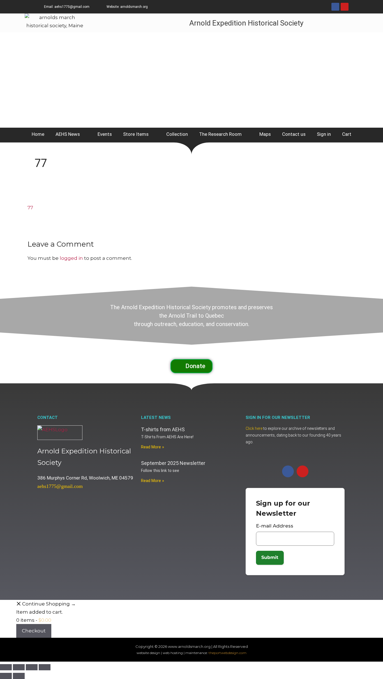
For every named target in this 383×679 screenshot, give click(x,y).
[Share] (32, 667)
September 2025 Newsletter (173, 463)
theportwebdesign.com (227, 653)
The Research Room (220, 134)
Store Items (136, 134)
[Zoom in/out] (6, 667)
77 (30, 207)
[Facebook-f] (335, 7)
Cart (346, 134)
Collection (177, 134)
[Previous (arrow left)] (6, 676)
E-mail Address (274, 526)
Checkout (34, 631)
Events (105, 134)
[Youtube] (345, 7)
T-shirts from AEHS (163, 429)
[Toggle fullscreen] (19, 667)
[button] (191, 366)
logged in (71, 258)
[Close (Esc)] (44, 667)
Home (38, 134)
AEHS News (68, 134)
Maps (265, 134)
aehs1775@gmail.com (60, 486)
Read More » (152, 446)
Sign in (324, 134)
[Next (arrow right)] (19, 676)
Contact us (294, 134)
